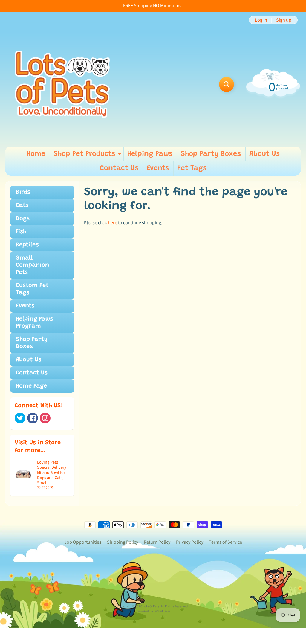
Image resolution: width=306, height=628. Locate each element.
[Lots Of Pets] (62, 84)
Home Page (31, 386)
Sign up (283, 20)
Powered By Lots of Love (153, 611)
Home (36, 154)
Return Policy (157, 542)
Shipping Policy (122, 542)
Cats (22, 205)
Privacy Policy (189, 542)
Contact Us (119, 168)
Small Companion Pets (32, 265)
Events (158, 168)
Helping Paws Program (34, 322)
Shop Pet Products (88, 155)
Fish (21, 232)
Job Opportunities (82, 542)
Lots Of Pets (151, 606)
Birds (23, 192)
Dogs (23, 219)
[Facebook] (32, 418)
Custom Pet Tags (32, 289)
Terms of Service (225, 542)
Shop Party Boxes (211, 154)
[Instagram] (45, 418)
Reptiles (27, 245)
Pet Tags (191, 168)
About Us (264, 154)
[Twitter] (20, 418)
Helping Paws (149, 154)
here (112, 223)
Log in (261, 20)
